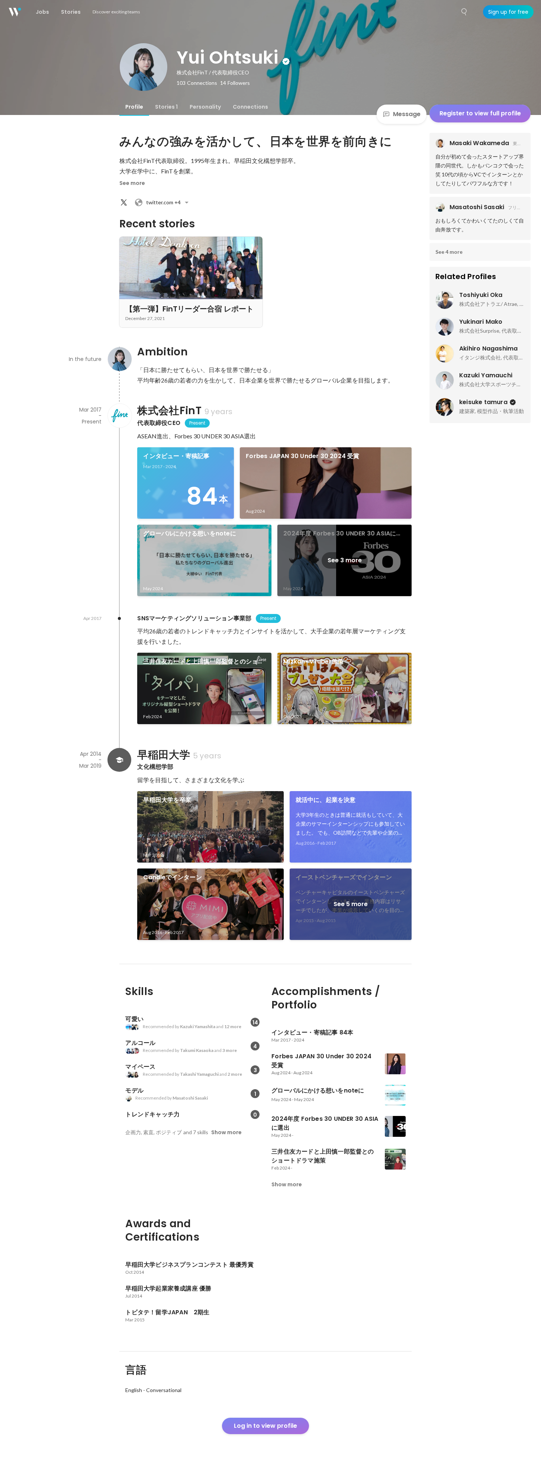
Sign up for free (508, 12)
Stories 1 (166, 107)
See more (132, 183)
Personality (205, 107)
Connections (250, 107)
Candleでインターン (172, 877)
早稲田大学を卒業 (167, 800)
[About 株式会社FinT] (119, 415)
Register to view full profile (480, 113)
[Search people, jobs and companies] (464, 11)
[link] (185, 483)
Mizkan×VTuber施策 (313, 661)
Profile (134, 107)
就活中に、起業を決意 (326, 800)
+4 (163, 202)
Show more (226, 1132)
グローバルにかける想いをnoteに (189, 533)
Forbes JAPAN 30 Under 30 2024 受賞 (302, 456)
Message (407, 114)
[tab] (134, 107)
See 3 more (345, 560)
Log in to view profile (265, 1425)
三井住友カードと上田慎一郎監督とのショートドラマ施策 (203, 661)
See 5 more (351, 904)
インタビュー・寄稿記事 (176, 456)
